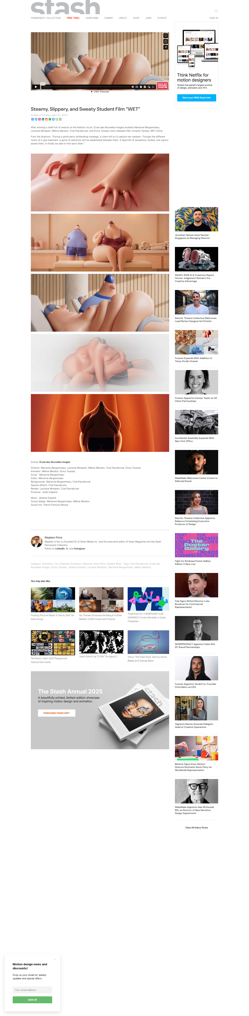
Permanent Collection (46, 17)
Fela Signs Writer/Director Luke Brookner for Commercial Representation (192, 604)
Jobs (148, 17)
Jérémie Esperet (77, 567)
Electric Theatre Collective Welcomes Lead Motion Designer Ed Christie (195, 320)
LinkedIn (60, 548)
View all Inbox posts (196, 827)
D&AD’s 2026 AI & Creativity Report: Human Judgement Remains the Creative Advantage (194, 278)
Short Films (99, 563)
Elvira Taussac (59, 567)
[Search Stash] (216, 11)
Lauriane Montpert (97, 567)
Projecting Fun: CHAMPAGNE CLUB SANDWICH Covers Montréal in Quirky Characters (147, 617)
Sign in (214, 17)
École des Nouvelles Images (54, 462)
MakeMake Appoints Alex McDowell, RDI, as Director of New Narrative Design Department (194, 810)
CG (56, 563)
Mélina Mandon (143, 567)
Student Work (114, 563)
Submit (108, 17)
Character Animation (70, 563)
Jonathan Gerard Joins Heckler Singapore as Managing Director (192, 237)
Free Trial (73, 17)
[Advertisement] (196, 159)
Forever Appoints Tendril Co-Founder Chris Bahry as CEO (195, 685)
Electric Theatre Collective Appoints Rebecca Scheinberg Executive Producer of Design (195, 521)
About (123, 17)
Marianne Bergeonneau (120, 567)
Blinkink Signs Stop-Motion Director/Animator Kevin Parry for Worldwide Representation (193, 767)
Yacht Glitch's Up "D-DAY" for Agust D (98, 656)
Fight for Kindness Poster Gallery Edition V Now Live (193, 563)
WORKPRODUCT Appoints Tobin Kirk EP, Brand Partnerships (195, 646)
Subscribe (92, 17)
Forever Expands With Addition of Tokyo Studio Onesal (193, 360)
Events (162, 17)
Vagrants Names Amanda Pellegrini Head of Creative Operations (194, 726)
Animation (47, 563)
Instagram (79, 548)
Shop (136, 17)
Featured (87, 563)
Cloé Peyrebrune (139, 563)
